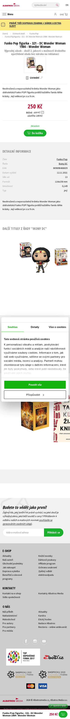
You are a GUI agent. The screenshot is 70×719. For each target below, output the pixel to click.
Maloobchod (9, 619)
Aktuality (7, 555)
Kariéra (42, 615)
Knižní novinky (45, 555)
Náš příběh (8, 611)
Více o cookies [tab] (57, 327)
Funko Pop (34, 33)
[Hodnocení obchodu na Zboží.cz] (54, 656)
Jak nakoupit (9, 567)
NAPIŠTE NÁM (59, 706)
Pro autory (8, 623)
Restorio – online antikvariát (52, 627)
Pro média (8, 630)
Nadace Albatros (46, 623)
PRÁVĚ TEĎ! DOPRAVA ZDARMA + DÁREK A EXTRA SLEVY (35, 24)
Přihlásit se (53, 532)
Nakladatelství (10, 615)
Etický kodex (44, 619)
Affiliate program (46, 563)
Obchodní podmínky (13, 563)
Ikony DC (63, 163)
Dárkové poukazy (47, 559)
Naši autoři (8, 559)
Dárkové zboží (19, 33)
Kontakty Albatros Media (50, 593)
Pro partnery (9, 627)
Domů (5, 33)
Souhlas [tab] (13, 327)
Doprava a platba (11, 571)
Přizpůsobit (33, 394)
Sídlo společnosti (11, 597)
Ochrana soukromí (47, 567)
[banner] (18, 4)
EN (67, 5)
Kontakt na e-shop (12, 593)
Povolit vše (35, 384)
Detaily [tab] (35, 327)
